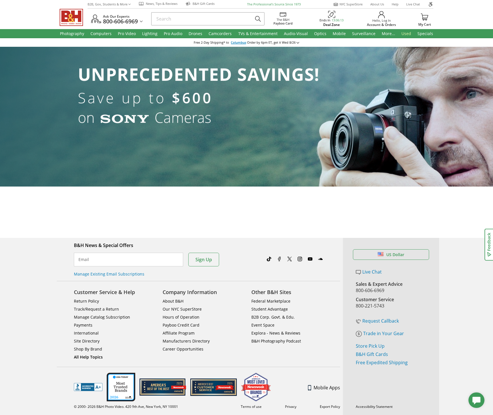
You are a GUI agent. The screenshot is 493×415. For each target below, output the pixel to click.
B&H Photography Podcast (276, 341)
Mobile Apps (327, 387)
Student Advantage (269, 309)
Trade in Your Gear (383, 333)
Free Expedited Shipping (382, 362)
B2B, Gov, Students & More (108, 4)
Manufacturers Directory (186, 341)
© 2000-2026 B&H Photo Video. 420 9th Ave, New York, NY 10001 (126, 406)
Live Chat (413, 4)
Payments (83, 325)
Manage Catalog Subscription (102, 317)
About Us (377, 4)
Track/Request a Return (96, 309)
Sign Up (203, 259)
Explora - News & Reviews (275, 333)
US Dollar (395, 254)
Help (395, 4)
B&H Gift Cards (372, 354)
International (86, 333)
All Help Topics (88, 357)
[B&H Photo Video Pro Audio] (74, 17)
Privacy (290, 406)
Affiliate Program (179, 333)
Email (83, 260)
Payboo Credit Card (181, 325)
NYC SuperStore (351, 4)
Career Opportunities (183, 349)
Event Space (262, 325)
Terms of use (251, 406)
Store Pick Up (370, 346)
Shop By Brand (88, 349)
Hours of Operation (181, 317)
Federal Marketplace (270, 301)
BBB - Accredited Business (88, 387)
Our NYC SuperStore (182, 309)
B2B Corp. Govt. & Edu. (273, 317)
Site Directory (87, 341)
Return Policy (86, 301)
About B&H (173, 301)
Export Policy (330, 406)
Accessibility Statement (374, 406)
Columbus (238, 42)
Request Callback (380, 321)
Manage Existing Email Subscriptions (109, 274)
